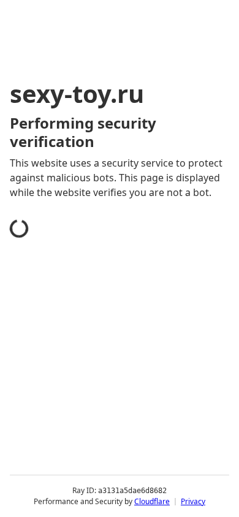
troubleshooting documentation (100, 501)
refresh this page (64, 452)
